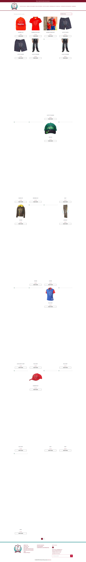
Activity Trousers (35, 54)
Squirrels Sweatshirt (50, 32)
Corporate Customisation (43, 547)
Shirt (65, 446)
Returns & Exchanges (28, 550)
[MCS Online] (14, 6)
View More (20, 36)
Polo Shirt (35, 363)
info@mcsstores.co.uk (56, 552)
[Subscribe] (71, 556)
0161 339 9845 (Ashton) (56, 550)
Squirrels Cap (20, 32)
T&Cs (25, 551)
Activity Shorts (65, 32)
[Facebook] (53, 547)
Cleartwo (49, 559)
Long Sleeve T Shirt (20, 363)
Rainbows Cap (35, 385)
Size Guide (26, 547)
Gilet (65, 198)
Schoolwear (40, 546)
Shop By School (40, 545)
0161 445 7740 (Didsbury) (57, 549)
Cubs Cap (50, 137)
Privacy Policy (27, 552)
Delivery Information (28, 548)
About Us (26, 545)
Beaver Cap (21, 198)
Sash (50, 446)
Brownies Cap (35, 198)
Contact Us (26, 546)
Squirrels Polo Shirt (35, 32)
